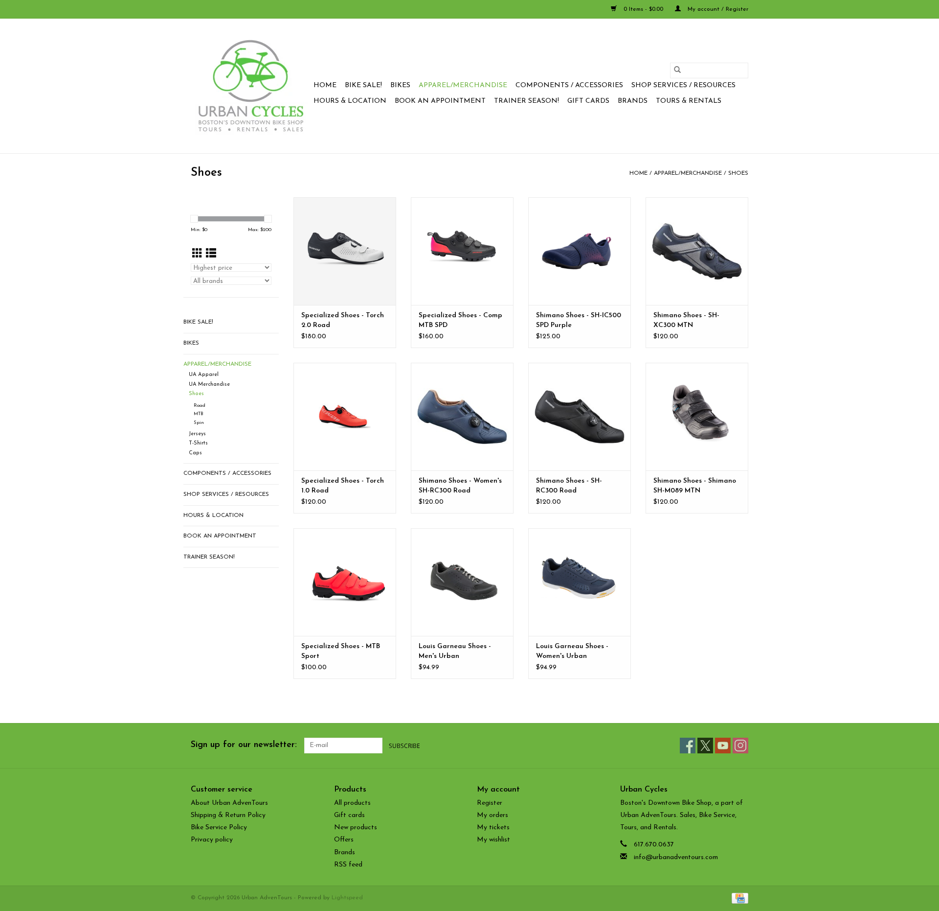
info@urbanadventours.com (676, 857)
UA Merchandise (209, 384)
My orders (492, 815)
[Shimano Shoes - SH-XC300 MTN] (697, 251)
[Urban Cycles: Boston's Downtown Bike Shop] (251, 86)
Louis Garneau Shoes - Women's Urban (572, 651)
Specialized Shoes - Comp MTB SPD (460, 320)
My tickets (493, 827)
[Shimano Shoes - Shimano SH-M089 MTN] (697, 416)
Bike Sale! (363, 85)
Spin (199, 422)
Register (489, 803)
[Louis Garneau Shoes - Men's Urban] (462, 582)
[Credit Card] (738, 898)
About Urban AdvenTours (229, 803)
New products (355, 827)
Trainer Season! (526, 101)
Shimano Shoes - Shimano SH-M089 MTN (694, 485)
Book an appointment (440, 101)
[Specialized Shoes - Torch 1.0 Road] (344, 416)
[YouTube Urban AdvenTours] (723, 745)
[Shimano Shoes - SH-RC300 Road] (579, 416)
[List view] (211, 254)
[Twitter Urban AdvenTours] (705, 745)
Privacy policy (212, 839)
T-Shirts (198, 443)
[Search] (677, 70)
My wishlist (493, 839)
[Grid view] (197, 254)
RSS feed (348, 864)
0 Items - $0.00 (643, 9)
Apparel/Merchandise (463, 85)
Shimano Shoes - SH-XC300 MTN (686, 320)
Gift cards (588, 101)
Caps (195, 453)
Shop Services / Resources (683, 85)
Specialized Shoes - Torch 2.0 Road (342, 320)
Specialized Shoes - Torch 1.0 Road (342, 485)
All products (352, 803)
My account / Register (717, 9)
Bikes (400, 85)
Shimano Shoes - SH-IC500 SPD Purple (578, 320)
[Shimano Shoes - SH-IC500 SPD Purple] (579, 251)
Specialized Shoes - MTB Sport (340, 651)
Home (324, 85)
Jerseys (197, 434)
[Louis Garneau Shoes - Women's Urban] (579, 582)
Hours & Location (349, 101)
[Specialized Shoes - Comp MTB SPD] (462, 251)
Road (199, 405)
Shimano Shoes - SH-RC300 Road (569, 485)
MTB (198, 414)
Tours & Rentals (688, 101)
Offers (344, 839)
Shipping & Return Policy (228, 815)
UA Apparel (204, 374)
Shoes (738, 173)
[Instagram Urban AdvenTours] (740, 745)
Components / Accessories (569, 85)
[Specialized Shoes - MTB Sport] (344, 582)
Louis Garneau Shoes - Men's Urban (455, 651)
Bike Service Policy (219, 827)
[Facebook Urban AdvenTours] (687, 745)
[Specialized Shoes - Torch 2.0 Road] (344, 251)
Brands (633, 101)
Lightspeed (347, 898)
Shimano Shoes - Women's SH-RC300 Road (460, 485)
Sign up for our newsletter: (244, 745)
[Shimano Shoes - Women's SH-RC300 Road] (462, 416)
